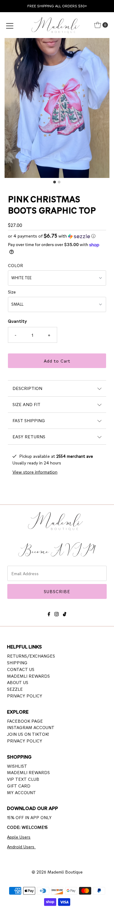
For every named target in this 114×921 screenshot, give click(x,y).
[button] (57, 236)
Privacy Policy (24, 695)
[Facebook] (49, 613)
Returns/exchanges (31, 656)
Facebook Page (25, 721)
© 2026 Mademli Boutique (57, 871)
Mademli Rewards (28, 676)
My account (21, 792)
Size (12, 291)
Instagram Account (30, 727)
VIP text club (23, 779)
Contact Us (20, 669)
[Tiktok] (64, 613)
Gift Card (18, 785)
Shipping (17, 662)
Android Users (21, 846)
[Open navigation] (10, 25)
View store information (34, 471)
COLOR (15, 265)
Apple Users (18, 836)
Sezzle (15, 689)
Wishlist (17, 766)
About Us (17, 682)
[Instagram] (56, 613)
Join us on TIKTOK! (28, 734)
